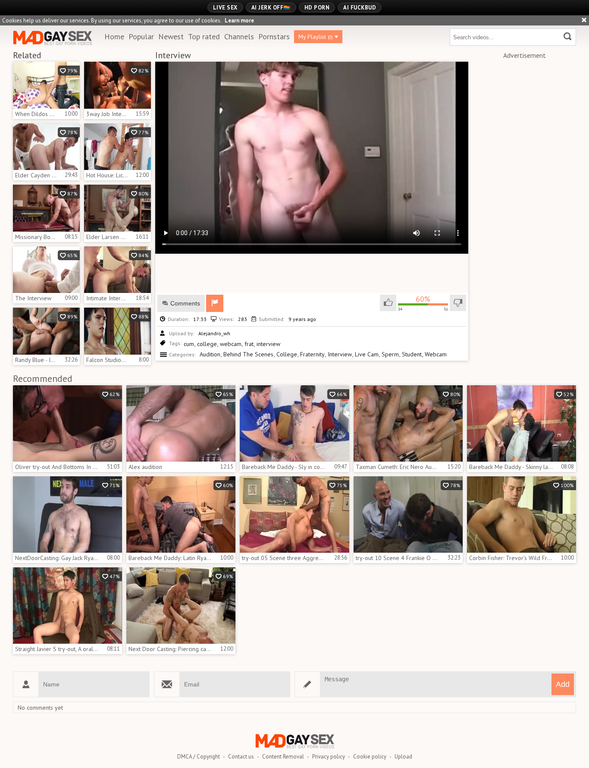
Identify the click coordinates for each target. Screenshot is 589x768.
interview (268, 344)
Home (114, 36)
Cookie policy (369, 756)
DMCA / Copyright (198, 756)
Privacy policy (328, 756)
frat (249, 344)
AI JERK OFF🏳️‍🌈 (271, 7)
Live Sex (225, 7)
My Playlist (315, 37)
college (207, 344)
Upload (403, 756)
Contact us (241, 756)
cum (189, 344)
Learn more (239, 20)
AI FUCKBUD (359, 7)
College (286, 354)
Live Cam (367, 354)
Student (412, 354)
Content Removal (283, 756)
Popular (141, 36)
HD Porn (317, 7)
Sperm (390, 354)
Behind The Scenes (248, 354)
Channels (239, 36)
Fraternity (312, 354)
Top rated (204, 36)
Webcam (436, 354)
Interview (340, 354)
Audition (210, 354)
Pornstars (274, 36)
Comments (185, 303)
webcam (230, 344)
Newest (171, 36)
